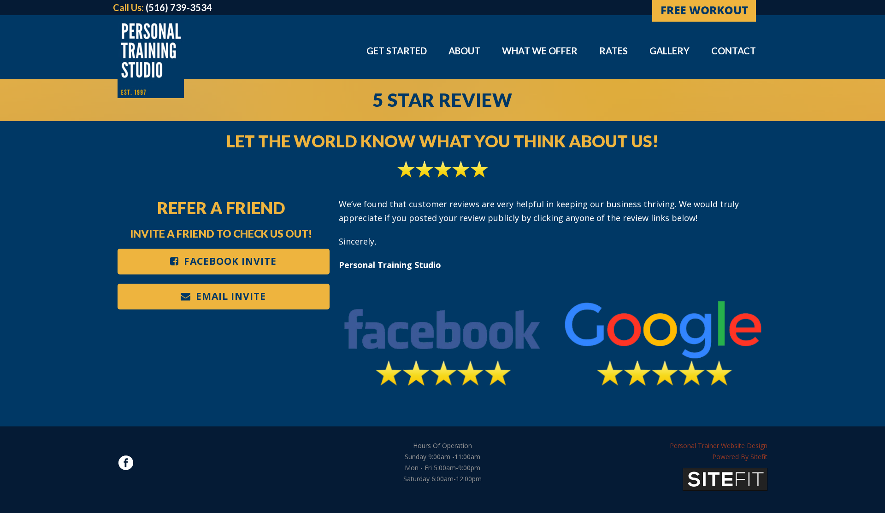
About (464, 50)
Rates (613, 50)
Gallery (669, 50)
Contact (733, 50)
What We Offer (540, 50)
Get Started (396, 50)
